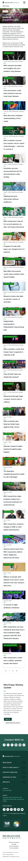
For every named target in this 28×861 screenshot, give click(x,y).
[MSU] (14, 757)
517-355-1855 (7, 790)
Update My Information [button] (12, 722)
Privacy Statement (14, 846)
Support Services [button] (10, 772)
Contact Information (14, 842)
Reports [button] (6, 782)
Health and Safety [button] (11, 767)
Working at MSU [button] (9, 777)
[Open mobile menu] (24, 2)
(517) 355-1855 (9, 852)
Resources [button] (7, 762)
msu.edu (16, 852)
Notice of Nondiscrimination (8, 854)
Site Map (14, 844)
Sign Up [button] (7, 719)
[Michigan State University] (11, 2)
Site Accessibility (14, 848)
